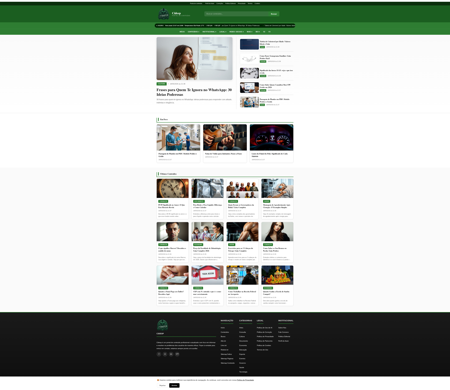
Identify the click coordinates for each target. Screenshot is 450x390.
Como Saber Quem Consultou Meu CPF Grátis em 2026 (275, 86)
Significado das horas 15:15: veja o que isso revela (276, 71)
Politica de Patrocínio (264, 341)
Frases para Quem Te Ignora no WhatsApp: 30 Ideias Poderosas (235, 25)
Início (182, 32)
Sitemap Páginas (227, 358)
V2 (264, 32)
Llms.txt (224, 345)
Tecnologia (243, 372)
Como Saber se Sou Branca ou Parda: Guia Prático (274, 249)
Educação (243, 350)
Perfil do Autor (209, 3)
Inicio (223, 328)
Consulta (263, 61)
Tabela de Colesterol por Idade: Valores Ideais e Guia (280, 25)
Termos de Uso (262, 350)
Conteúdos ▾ (193, 32)
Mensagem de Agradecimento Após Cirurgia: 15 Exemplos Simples (276, 206)
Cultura (161, 84)
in (171, 354)
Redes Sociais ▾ (237, 32)
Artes (241, 328)
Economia (198, 244)
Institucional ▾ (209, 32)
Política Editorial (230, 3)
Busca (223, 336)
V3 (269, 32)
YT (177, 354)
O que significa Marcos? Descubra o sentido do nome (172, 249)
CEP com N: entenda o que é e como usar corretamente (207, 292)
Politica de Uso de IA (264, 328)
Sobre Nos (282, 328)
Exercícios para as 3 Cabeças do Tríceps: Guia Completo (240, 249)
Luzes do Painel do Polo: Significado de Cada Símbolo (270, 155)
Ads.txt (223, 341)
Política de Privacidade (245, 380)
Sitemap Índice (226, 354)
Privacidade (242, 3)
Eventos (242, 358)
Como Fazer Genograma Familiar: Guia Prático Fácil (275, 57)
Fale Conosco (283, 332)
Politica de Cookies (264, 345)
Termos (250, 3)
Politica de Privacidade (265, 336)
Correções (219, 3)
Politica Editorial (284, 336)
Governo (242, 363)
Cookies (257, 3)
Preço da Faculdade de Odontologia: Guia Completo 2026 (207, 249)
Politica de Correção (264, 332)
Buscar (274, 14)
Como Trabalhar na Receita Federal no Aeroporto (242, 292)
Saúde (262, 47)
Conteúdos (225, 332)
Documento (199, 201)
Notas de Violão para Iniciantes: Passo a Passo (223, 153)
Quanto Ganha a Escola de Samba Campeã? (276, 292)
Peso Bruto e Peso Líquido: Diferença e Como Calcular (207, 206)
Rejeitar (162, 385)
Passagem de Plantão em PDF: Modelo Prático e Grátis (274, 100)
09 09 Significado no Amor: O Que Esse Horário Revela (171, 206)
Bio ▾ (258, 32)
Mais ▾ (249, 32)
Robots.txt (224, 350)
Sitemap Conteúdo (228, 363)
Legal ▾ (222, 32)
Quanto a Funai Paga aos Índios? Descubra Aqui (171, 292)
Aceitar (174, 385)
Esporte (242, 354)
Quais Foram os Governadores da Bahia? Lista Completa (241, 206)
